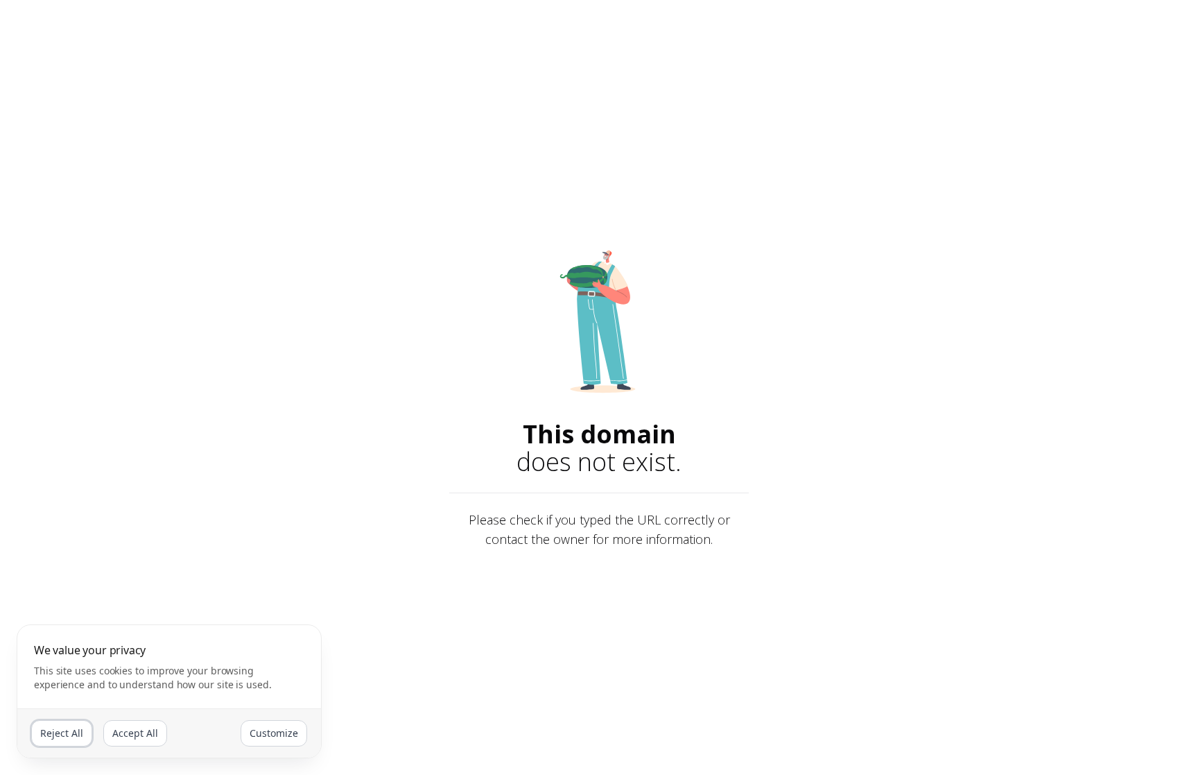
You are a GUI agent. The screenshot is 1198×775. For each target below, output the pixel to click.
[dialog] (169, 691)
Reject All (61, 733)
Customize (274, 733)
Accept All (135, 733)
